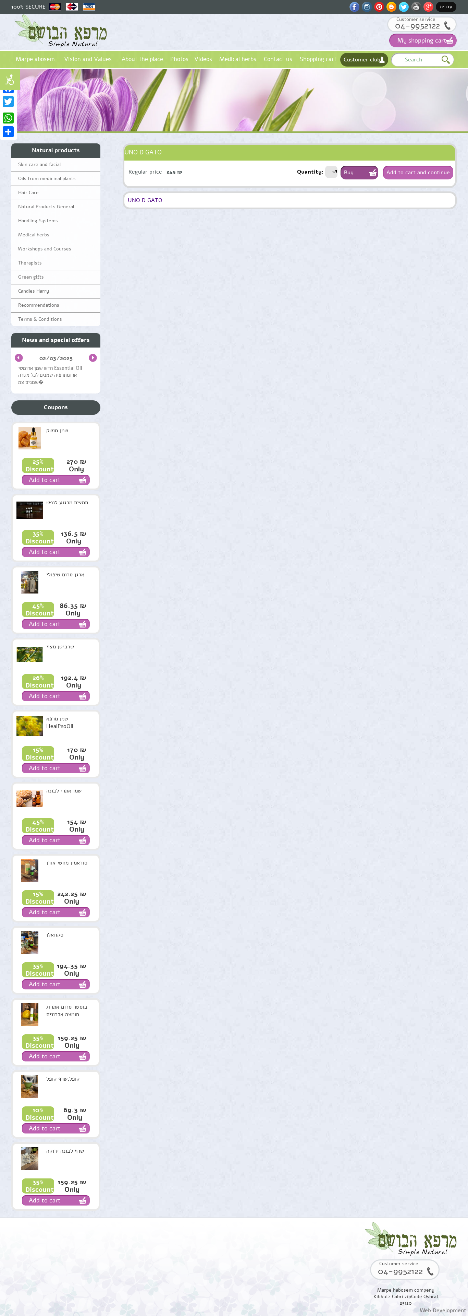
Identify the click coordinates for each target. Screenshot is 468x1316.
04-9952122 (417, 25)
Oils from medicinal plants (47, 178)
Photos (179, 59)
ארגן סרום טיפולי (65, 574)
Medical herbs (237, 59)
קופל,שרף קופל (62, 1079)
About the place (142, 59)
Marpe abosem (35, 59)
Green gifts (31, 277)
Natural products (56, 150)
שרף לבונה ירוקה (65, 1151)
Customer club (362, 59)
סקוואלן (54, 935)
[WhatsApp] (8, 118)
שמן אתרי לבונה (64, 791)
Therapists (30, 263)
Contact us (278, 59)
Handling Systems (38, 221)
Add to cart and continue (418, 172)
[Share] (8, 132)
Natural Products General (46, 206)
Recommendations (38, 305)
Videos (203, 59)
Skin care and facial (39, 164)
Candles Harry (33, 291)
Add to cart (45, 480)
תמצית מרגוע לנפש (67, 502)
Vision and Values (88, 59)
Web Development (443, 1310)
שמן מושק (57, 430)
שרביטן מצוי (60, 646)
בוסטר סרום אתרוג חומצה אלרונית (66, 1010)
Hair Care (28, 192)
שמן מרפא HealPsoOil (59, 722)
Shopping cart (318, 59)
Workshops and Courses (44, 249)
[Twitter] (8, 101)
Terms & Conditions (40, 319)
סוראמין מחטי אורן (66, 863)
